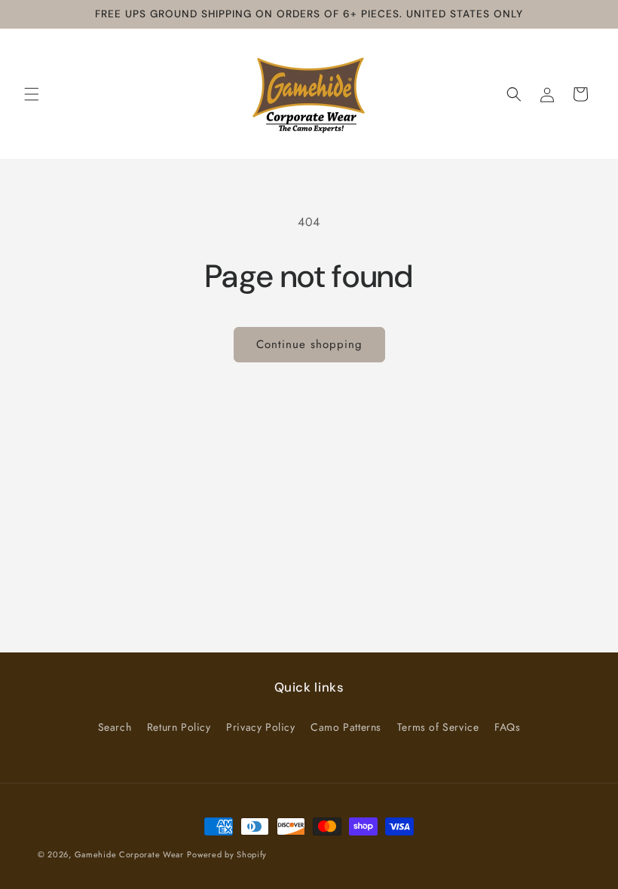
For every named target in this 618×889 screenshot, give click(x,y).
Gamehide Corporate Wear (129, 854)
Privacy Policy (260, 727)
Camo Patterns (346, 727)
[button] (31, 94)
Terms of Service (438, 727)
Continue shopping (309, 344)
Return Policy (179, 727)
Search (115, 727)
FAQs (507, 727)
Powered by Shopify (227, 854)
